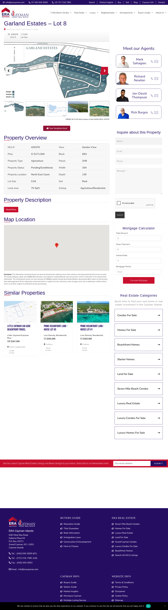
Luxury (93, 12)
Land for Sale (125, 374)
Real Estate (79, 12)
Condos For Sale (127, 315)
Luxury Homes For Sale (131, 432)
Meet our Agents (138, 48)
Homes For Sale (126, 330)
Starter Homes (126, 359)
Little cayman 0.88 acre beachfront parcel (20, 312)
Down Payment (123, 244)
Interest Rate (121, 255)
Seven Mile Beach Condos (132, 388)
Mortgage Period (123, 267)
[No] (164, 606)
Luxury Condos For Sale (131, 418)
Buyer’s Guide (144, 12)
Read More (11, 209)
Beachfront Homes (128, 344)
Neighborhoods (107, 12)
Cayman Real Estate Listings (30, 463)
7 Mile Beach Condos (59, 12)
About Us (160, 12)
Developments (126, 12)
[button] (56, 128)
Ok (148, 606)
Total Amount (122, 233)
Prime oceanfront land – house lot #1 (93, 312)
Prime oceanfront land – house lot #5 (57, 312)
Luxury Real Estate (128, 403)
